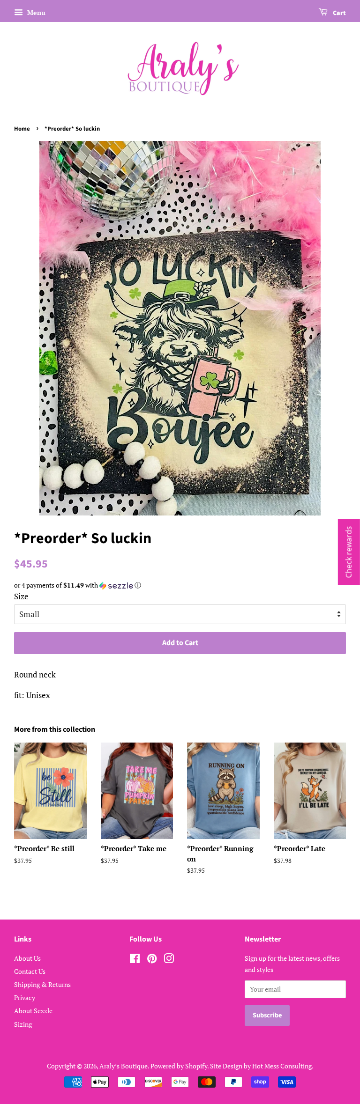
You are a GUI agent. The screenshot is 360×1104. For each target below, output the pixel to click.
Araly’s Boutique (123, 1065)
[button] (180, 585)
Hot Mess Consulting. (283, 1065)
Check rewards (349, 552)
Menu (35, 12)
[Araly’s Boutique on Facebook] (134, 960)
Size (21, 596)
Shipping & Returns (42, 984)
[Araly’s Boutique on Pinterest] (152, 960)
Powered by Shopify (178, 1065)
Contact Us (29, 971)
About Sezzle (33, 1010)
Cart (338, 13)
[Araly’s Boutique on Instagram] (169, 960)
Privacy (24, 997)
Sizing (23, 1024)
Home (22, 129)
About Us (27, 958)
